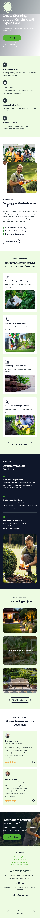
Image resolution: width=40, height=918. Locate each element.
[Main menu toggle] (35, 7)
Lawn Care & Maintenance (20, 864)
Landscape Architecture (20, 862)
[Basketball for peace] (8, 7)
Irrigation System (20, 859)
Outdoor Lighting (20, 857)
